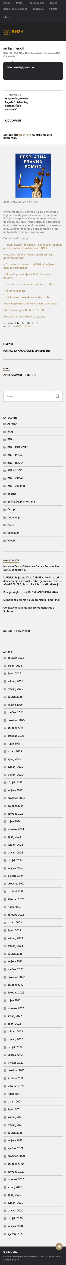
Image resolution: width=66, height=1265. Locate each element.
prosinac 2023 (16, 883)
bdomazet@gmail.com (43, 53)
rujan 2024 (14, 821)
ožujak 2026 (15, 696)
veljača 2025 (15, 790)
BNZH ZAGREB (16, 486)
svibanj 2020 (15, 1202)
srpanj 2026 (15, 665)
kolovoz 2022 (16, 1008)
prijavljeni (24, 134)
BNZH (18, 2)
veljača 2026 (15, 704)
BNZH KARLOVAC (17, 447)
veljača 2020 (15, 1226)
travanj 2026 (15, 689)
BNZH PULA (14, 455)
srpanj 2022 (15, 1016)
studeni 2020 (16, 1164)
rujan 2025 (14, 743)
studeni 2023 (15, 891)
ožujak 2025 (15, 782)
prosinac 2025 (16, 720)
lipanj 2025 (14, 759)
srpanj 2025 (15, 751)
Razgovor (13, 532)
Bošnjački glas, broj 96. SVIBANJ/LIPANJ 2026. (31, 592)
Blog (10, 431)
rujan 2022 (14, 1000)
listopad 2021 (16, 1086)
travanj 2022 (15, 1039)
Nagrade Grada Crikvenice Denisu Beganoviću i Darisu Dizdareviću (31, 568)
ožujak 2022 (15, 1047)
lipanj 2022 (14, 1023)
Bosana (53, 2)
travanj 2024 (15, 852)
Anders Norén (11, 1260)
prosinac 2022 (16, 977)
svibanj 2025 (15, 766)
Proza (10, 525)
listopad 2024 (16, 813)
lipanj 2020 (14, 1195)
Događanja (38, 8)
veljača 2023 (15, 961)
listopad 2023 (16, 899)
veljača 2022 (15, 1055)
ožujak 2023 (15, 953)
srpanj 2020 (15, 1187)
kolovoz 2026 (16, 657)
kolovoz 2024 (16, 829)
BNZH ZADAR (15, 478)
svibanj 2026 (15, 681)
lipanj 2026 (14, 673)
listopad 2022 (16, 992)
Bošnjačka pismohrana (15, 8)
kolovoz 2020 (16, 1179)
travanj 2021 (15, 1125)
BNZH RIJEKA (15, 462)
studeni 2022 (15, 984)
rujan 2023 (14, 907)
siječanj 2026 (15, 712)
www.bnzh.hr (11, 323)
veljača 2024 (15, 868)
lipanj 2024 (14, 837)
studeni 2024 (16, 805)
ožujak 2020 (15, 1218)
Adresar (53, 8)
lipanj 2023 (14, 930)
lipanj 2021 (14, 1109)
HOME (6, 2)
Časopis (12, 509)
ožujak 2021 (15, 1132)
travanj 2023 (15, 946)
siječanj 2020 (16, 1234)
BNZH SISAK (14, 470)
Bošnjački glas (37, 2)
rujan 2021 (14, 1093)
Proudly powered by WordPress (21, 1256)
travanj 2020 (15, 1210)
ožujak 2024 (15, 860)
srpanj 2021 (14, 1101)
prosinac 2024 (16, 798)
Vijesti (11, 540)
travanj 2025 (15, 774)
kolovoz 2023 (16, 914)
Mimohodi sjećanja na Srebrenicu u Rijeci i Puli (31, 600)
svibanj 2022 (15, 1031)
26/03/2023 (16, 53)
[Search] (6, 17)
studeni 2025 (15, 728)
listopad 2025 (16, 735)
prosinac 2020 (16, 1156)
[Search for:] (33, 396)
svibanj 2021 (15, 1117)
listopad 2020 (16, 1171)
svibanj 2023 (15, 938)
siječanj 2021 (15, 1148)
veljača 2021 (15, 1140)
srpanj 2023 (15, 922)
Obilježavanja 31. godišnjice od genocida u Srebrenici (29, 609)
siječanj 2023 (15, 969)
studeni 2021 (15, 1078)
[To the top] (59, 1246)
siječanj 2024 (15, 875)
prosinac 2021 (16, 1070)
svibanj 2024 (15, 844)
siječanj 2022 (15, 1062)
